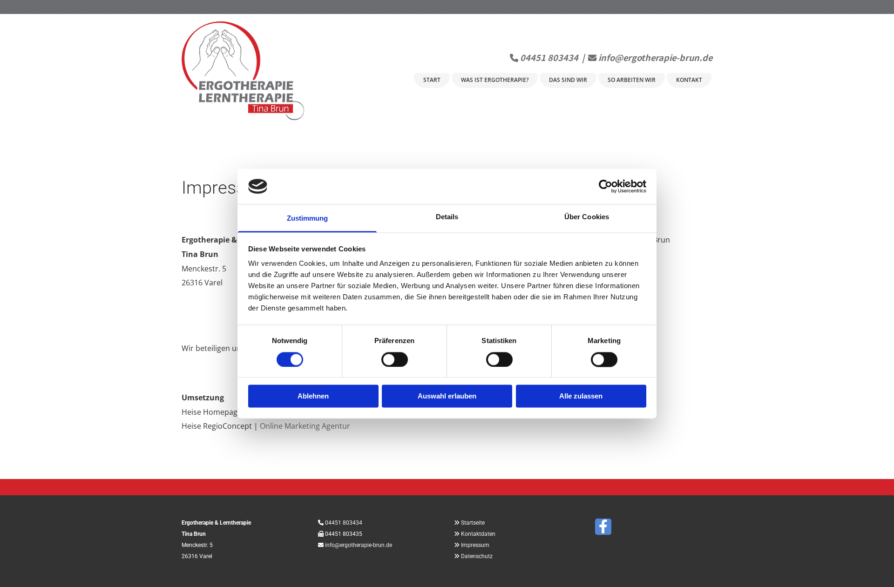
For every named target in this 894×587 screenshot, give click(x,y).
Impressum (475, 545)
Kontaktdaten (478, 534)
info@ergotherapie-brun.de (655, 57)
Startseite (473, 523)
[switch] (394, 359)
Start (431, 80)
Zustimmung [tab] (307, 219)
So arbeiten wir (632, 80)
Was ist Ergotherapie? (494, 80)
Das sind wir (568, 80)
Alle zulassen (581, 396)
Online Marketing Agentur (305, 426)
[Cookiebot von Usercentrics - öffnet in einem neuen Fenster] (605, 186)
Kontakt (689, 80)
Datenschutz (477, 556)
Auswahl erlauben (447, 396)
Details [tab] (447, 217)
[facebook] (603, 527)
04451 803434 (549, 57)
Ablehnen (313, 396)
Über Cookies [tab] (586, 217)
